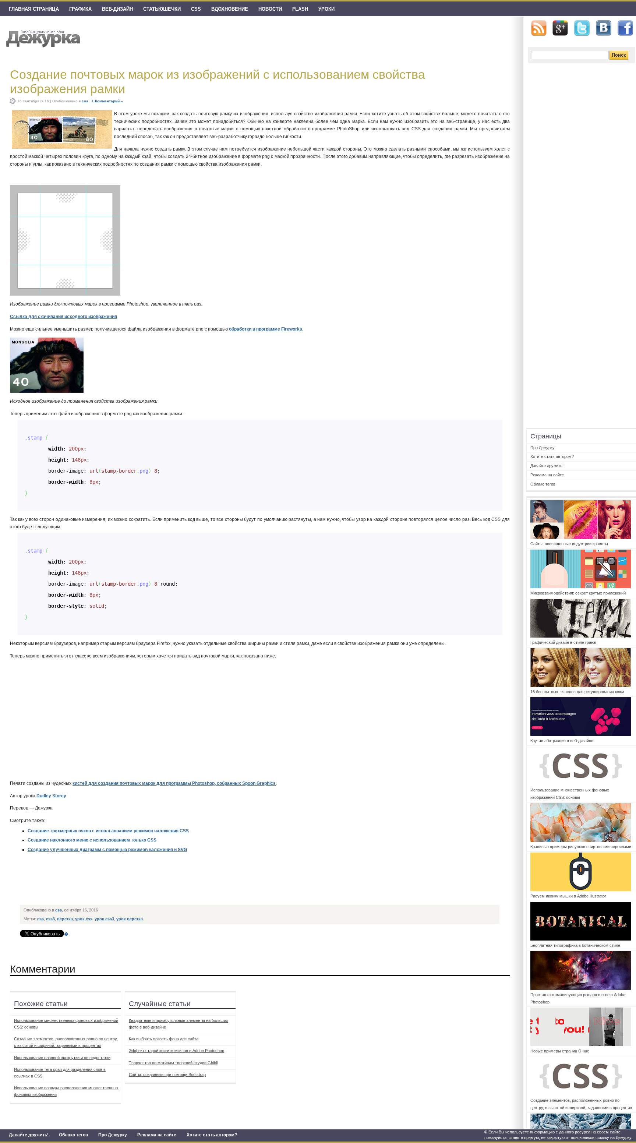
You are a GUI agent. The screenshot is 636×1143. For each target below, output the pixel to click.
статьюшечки (162, 9)
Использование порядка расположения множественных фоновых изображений (66, 1091)
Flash (300, 9)
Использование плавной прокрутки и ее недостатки (62, 1057)
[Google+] (560, 28)
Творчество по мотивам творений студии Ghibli (173, 1063)
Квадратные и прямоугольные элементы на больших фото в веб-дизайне (178, 1023)
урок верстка (129, 919)
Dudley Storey (51, 795)
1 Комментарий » (107, 101)
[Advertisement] (155, 884)
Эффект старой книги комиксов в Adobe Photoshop (176, 1050)
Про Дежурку (112, 1134)
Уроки (326, 9)
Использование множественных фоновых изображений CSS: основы (66, 1023)
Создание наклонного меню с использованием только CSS (92, 840)
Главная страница (34, 9)
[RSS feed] (539, 28)
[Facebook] (625, 28)
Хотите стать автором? (212, 1134)
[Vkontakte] (603, 28)
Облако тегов (73, 1134)
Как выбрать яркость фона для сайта (163, 1039)
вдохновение (229, 9)
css (196, 9)
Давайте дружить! (29, 1134)
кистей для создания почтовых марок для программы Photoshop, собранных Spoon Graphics (174, 783)
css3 (50, 919)
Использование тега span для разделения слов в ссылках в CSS (60, 1072)
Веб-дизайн (117, 9)
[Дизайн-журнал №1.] (42, 37)
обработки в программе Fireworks (265, 329)
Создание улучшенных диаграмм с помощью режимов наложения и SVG (107, 849)
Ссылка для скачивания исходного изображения (63, 316)
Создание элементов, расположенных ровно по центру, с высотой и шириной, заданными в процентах (66, 1042)
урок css (83, 919)
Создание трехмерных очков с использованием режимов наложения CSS (108, 830)
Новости (270, 9)
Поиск (619, 55)
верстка (65, 919)
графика (80, 9)
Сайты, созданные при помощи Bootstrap (167, 1074)
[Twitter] (582, 28)
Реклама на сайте (156, 1134)
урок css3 (104, 919)
